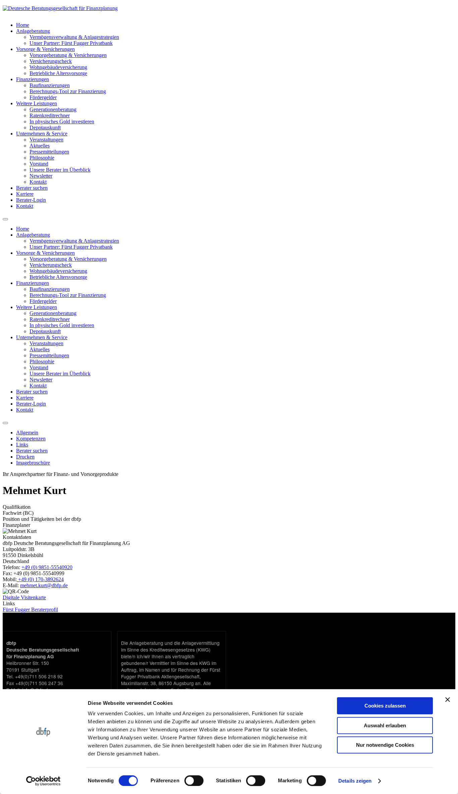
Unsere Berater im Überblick (60, 170)
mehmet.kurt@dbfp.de (44, 585)
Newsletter (41, 176)
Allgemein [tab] (27, 432)
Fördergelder (43, 97)
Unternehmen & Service (41, 133)
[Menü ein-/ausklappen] (5, 423)
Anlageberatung (33, 31)
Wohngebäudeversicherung (58, 67)
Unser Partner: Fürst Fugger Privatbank (71, 43)
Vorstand (39, 164)
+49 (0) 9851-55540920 (46, 567)
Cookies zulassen (385, 706)
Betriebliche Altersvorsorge (58, 73)
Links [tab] (22, 444)
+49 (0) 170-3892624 (40, 579)
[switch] (194, 780)
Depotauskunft (45, 127)
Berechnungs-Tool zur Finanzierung (68, 91)
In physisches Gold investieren (62, 121)
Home (22, 25)
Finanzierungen (32, 79)
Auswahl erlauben (385, 725)
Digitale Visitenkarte (24, 597)
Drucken (25, 457)
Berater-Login (31, 200)
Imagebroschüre (33, 463)
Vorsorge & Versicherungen (45, 49)
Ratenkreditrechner (50, 115)
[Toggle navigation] (5, 219)
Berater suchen (32, 188)
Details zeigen (354, 781)
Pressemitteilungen (49, 152)
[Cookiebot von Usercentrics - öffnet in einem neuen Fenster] (43, 781)
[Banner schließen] (447, 699)
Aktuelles (40, 145)
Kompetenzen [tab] (31, 438)
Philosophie (42, 158)
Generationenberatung (53, 109)
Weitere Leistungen (36, 103)
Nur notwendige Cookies (385, 745)
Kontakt (38, 182)
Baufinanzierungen (50, 85)
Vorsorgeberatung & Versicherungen (68, 55)
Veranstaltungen (46, 139)
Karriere (25, 194)
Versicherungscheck (51, 61)
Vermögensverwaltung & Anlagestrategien (74, 37)
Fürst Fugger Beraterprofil (30, 609)
